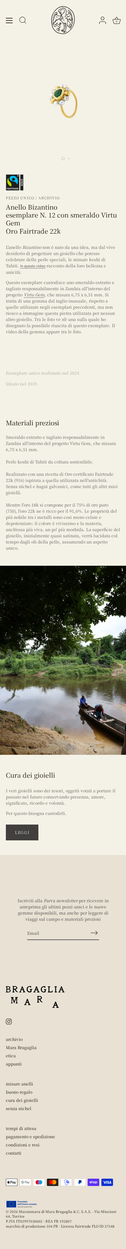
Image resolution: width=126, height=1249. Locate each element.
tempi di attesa (21, 1128)
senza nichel (18, 1108)
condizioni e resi (23, 1145)
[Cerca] (22, 21)
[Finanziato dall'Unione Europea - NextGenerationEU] (22, 1204)
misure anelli (19, 1084)
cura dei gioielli (22, 1100)
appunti (14, 1064)
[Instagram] (9, 1021)
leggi (22, 832)
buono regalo (19, 1092)
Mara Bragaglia (21, 1047)
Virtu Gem (34, 295)
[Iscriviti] (94, 933)
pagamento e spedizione (30, 1136)
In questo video (32, 266)
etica (11, 1055)
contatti (13, 1153)
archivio (14, 1039)
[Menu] (9, 20)
